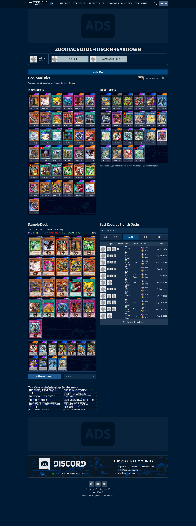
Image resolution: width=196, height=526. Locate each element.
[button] (45, 410)
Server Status (109, 496)
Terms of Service (88, 496)
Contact (99, 496)
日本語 (100, 492)
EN (94, 492)
